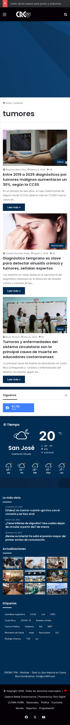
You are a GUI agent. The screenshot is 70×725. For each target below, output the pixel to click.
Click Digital (59, 696)
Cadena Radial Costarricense (20, 696)
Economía (57, 702)
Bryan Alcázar (13, 337)
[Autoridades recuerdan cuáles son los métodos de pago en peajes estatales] (35, 576)
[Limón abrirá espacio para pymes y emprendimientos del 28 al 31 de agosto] (57, 562)
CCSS (33, 614)
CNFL (53, 614)
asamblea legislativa (15, 614)
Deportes (31, 708)
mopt (31, 632)
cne (43, 614)
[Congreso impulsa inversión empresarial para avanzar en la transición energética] (13, 576)
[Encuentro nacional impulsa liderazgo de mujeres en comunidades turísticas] (57, 576)
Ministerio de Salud (14, 632)
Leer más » (13, 207)
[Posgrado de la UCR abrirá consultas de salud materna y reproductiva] (35, 562)
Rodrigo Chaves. (13, 638)
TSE (28, 638)
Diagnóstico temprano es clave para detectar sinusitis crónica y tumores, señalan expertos (33, 263)
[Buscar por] (65, 16)
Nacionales (44, 632)
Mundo (20, 708)
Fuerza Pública (12, 626)
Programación (46, 708)
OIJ (57, 632)
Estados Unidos (43, 620)
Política (45, 702)
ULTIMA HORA (16, 702)
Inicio (8, 102)
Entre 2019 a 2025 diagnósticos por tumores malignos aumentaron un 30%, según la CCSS (35, 179)
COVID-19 (26, 620)
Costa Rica (10, 620)
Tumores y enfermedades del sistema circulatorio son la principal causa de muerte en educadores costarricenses (30, 349)
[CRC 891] (21, 14)
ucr (37, 638)
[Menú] (4, 16)
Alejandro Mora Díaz (16, 169)
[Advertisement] (35, 58)
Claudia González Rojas (18, 253)
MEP (50, 626)
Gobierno (29, 626)
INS (41, 626)
